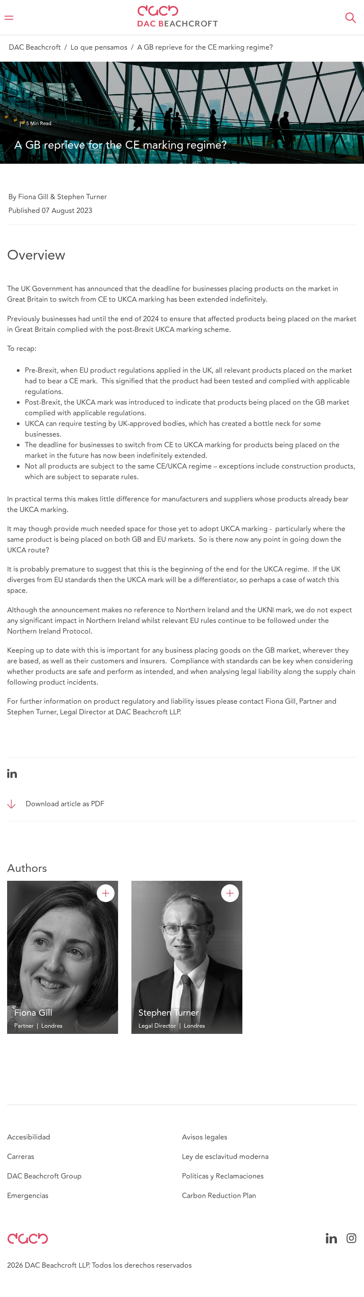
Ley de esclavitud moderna (225, 1156)
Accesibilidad (28, 1137)
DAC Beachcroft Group (44, 1176)
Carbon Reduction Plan (219, 1196)
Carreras (20, 1156)
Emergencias (27, 1196)
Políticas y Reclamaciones (223, 1176)
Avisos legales (204, 1137)
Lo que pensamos (99, 47)
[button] (350, 18)
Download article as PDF (65, 804)
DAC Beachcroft (35, 47)
